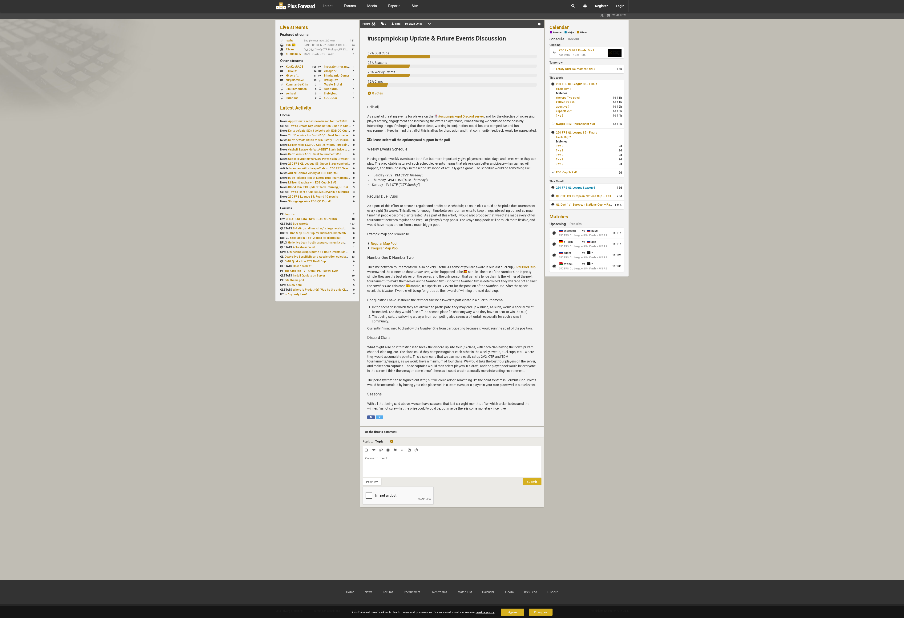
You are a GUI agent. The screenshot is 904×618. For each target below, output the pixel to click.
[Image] (409, 450)
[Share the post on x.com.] (379, 417)
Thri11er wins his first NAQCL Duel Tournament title (322, 135)
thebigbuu (330, 93)
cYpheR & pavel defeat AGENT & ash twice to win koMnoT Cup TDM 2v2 (335, 149)
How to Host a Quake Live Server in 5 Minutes (318, 192)
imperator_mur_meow (338, 66)
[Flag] (395, 450)
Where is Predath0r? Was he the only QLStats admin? (328, 289)
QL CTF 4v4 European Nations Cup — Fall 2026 (587, 196)
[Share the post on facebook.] (371, 417)
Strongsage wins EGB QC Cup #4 (309, 201)
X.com (509, 592)
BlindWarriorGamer (336, 75)
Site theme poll (294, 280)
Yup (289, 45)
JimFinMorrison (296, 89)
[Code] (416, 450)
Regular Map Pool (384, 243)
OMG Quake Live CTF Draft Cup (305, 261)
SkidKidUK (331, 89)
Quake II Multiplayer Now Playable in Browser (318, 159)
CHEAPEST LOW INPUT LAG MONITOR (311, 219)
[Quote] (374, 450)
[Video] (388, 450)
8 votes (377, 93)
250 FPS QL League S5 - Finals (576, 84)
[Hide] (402, 450)
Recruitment (412, 592)
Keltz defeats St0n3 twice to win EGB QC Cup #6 (320, 130)
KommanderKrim (297, 84)
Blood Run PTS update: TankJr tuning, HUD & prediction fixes (328, 187)
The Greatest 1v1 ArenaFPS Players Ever (311, 270)
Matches (558, 217)
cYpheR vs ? (564, 111)
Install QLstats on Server (309, 275)
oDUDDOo (330, 98)
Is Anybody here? (296, 294)
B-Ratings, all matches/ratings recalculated (321, 228)
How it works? (302, 266)
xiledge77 (330, 71)
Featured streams (294, 35)
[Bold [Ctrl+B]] (366, 450)
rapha (290, 40)
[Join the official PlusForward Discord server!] (608, 15)
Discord (552, 592)
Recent (573, 39)
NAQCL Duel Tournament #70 (575, 124)
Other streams (291, 61)
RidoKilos (292, 98)
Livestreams (439, 592)
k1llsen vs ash (565, 102)
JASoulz (291, 71)
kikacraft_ (292, 75)
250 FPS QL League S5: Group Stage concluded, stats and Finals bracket (336, 163)
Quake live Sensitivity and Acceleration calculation (318, 256)
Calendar (559, 27)
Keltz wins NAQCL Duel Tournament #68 (314, 154)
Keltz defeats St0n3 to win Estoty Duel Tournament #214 (325, 140)
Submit (532, 482)
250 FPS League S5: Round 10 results (313, 196)
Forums (286, 208)
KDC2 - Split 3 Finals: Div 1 (576, 50)
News (368, 592)
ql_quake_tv (293, 54)
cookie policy (485, 612)
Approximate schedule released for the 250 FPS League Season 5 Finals (335, 121)
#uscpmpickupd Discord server (461, 116)
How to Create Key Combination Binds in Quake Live (323, 126)
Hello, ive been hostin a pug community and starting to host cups (331, 242)
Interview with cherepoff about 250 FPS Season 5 (321, 168)
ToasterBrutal (333, 84)
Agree (512, 612)
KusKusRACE (294, 66)
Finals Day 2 (563, 137)
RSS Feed (530, 592)
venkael (291, 93)
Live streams (294, 27)
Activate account (304, 247)
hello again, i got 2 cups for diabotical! (315, 238)
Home (285, 115)
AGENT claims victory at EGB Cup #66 (313, 173)
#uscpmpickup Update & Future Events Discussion (322, 252)
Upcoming (557, 224)
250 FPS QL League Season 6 (575, 187)
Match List (465, 592)
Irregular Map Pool (385, 248)
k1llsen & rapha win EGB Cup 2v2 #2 (312, 182)
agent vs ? (562, 106)
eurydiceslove (295, 80)
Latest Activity (295, 108)
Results (575, 224)
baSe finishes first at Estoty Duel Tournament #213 (321, 177)
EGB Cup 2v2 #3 (566, 172)
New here (295, 285)
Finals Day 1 (563, 88)
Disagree (540, 612)
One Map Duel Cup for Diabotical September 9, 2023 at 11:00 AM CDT (336, 233)
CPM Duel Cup (525, 267)
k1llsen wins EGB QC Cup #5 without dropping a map (323, 144)
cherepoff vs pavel (568, 97)
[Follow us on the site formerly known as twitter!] (602, 15)
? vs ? (559, 115)
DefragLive (331, 80)
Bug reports (300, 223)
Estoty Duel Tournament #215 (575, 69)
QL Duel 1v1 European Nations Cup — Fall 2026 (587, 204)
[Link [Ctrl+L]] (381, 450)
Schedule (556, 39)
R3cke (290, 49)
